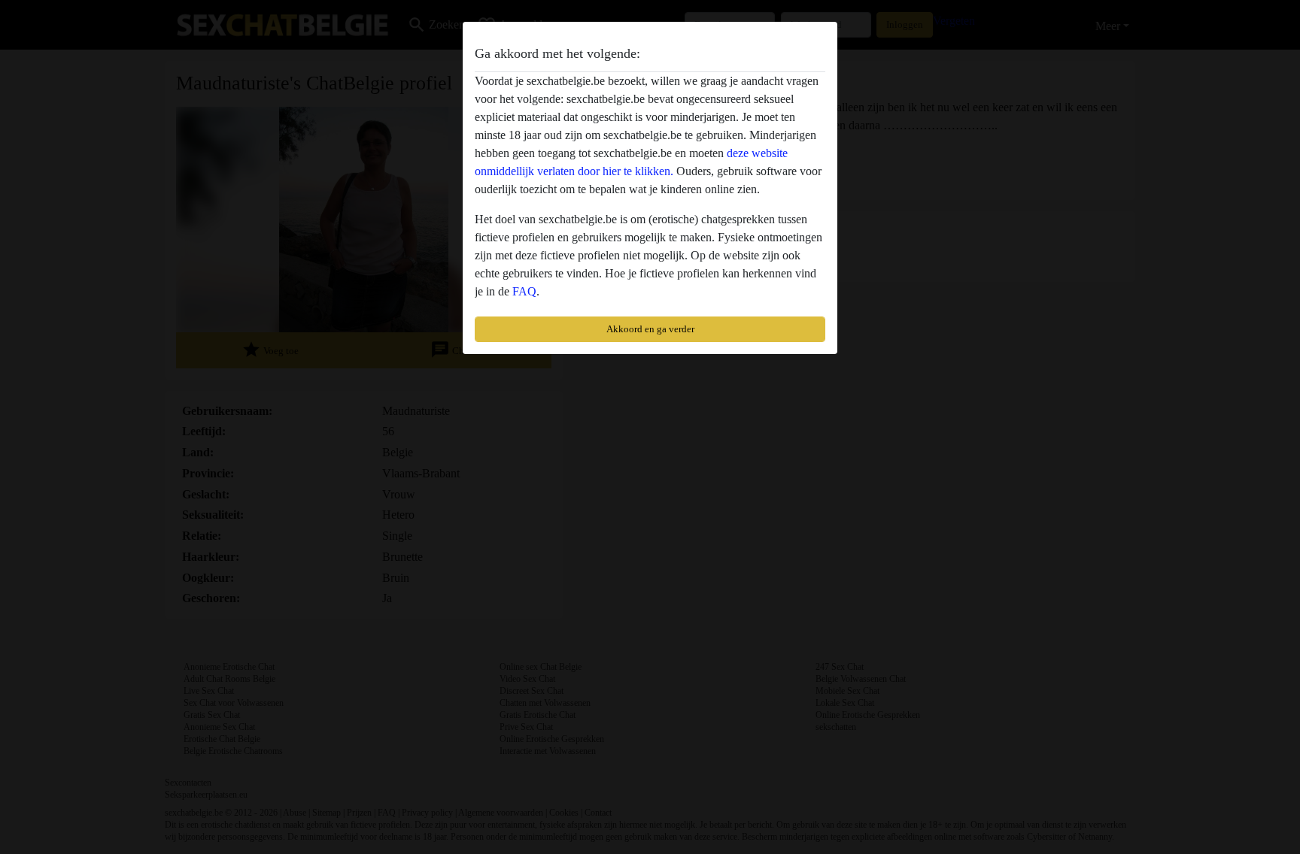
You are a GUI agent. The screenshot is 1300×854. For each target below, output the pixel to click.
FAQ (524, 291)
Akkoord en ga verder (650, 329)
